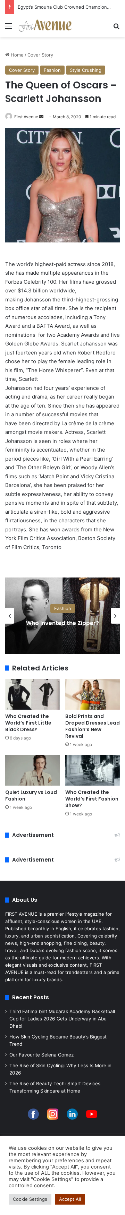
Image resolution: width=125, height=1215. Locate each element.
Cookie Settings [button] (30, 1199)
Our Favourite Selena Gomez (41, 1055)
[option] (62, 615)
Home (16, 55)
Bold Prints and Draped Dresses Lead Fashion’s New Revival (92, 726)
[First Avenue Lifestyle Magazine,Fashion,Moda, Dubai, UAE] (45, 25)
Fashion (52, 70)
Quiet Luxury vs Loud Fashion (31, 795)
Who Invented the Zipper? (62, 623)
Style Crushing (85, 70)
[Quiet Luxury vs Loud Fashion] (32, 770)
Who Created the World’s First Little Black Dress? (28, 723)
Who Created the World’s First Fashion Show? (91, 799)
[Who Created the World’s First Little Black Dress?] (32, 694)
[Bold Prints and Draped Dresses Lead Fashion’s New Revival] (92, 694)
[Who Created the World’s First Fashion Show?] (92, 770)
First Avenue (26, 116)
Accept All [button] (70, 1199)
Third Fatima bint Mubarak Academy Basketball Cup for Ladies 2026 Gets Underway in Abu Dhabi (62, 1019)
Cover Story (40, 55)
